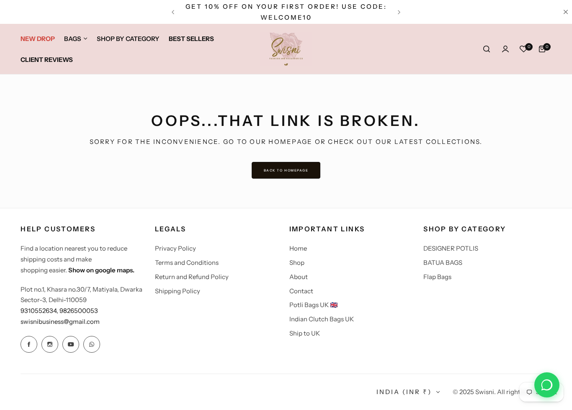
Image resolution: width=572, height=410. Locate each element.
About (298, 277)
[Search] (487, 49)
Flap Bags (437, 277)
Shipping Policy (177, 291)
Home (298, 248)
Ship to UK (304, 333)
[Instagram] (49, 344)
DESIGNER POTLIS (450, 248)
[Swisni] (286, 49)
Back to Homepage (286, 170)
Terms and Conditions (187, 262)
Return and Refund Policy (192, 277)
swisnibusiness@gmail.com (60, 321)
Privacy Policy (175, 248)
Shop (296, 262)
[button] (173, 12)
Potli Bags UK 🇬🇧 (313, 305)
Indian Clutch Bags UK (321, 319)
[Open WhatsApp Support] (546, 384)
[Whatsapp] (91, 344)
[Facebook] (29, 344)
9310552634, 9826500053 (59, 311)
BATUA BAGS (442, 262)
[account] (505, 49)
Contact (301, 291)
